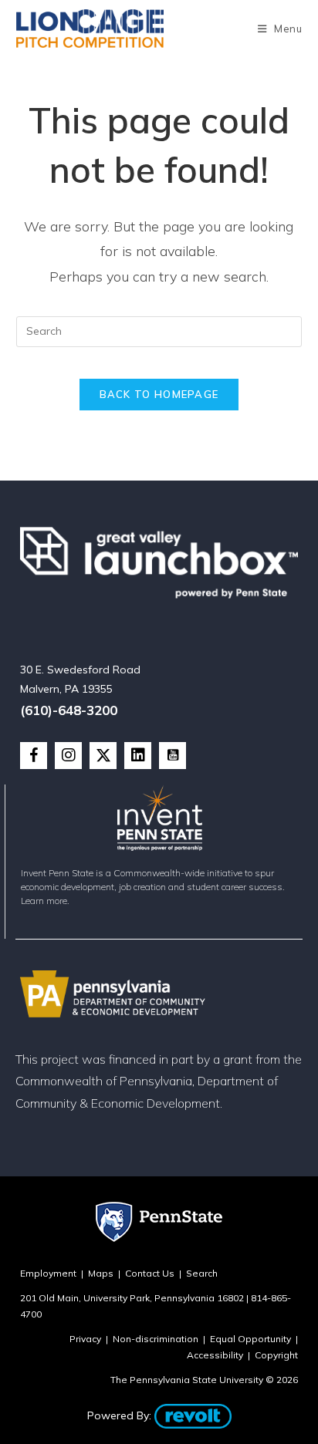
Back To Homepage (159, 394)
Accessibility (215, 1355)
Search (202, 1273)
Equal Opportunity (250, 1338)
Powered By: (120, 1415)
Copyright (276, 1355)
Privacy (85, 1338)
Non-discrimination (155, 1338)
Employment (48, 1273)
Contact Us (149, 1273)
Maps (100, 1273)
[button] (33, 755)
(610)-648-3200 (68, 710)
